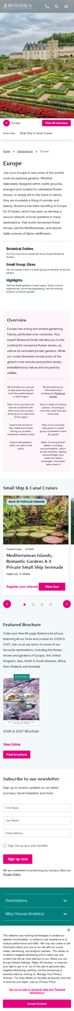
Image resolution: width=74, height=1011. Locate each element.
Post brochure (17, 754)
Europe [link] (44, 151)
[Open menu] (66, 6)
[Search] (56, 6)
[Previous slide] (7, 604)
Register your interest (22, 587)
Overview (9, 133)
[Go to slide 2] (33, 604)
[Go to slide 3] (41, 604)
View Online (21, 699)
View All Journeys (56, 123)
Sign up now (18, 859)
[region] (37, 968)
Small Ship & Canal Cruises (36, 133)
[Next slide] (67, 604)
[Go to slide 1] (24, 604)
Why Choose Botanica (25, 914)
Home (6, 151)
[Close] (68, 930)
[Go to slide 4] (50, 604)
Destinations (25, 151)
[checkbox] (4, 845)
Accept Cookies (37, 1003)
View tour (52, 587)
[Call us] (47, 6)
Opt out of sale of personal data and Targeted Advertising (37, 991)
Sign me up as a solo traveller (28, 846)
